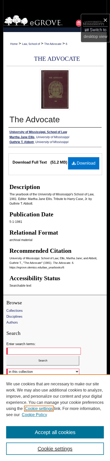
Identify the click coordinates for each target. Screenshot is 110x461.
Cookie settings (39, 408)
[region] (55, 417)
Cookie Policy (34, 415)
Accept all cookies (55, 432)
